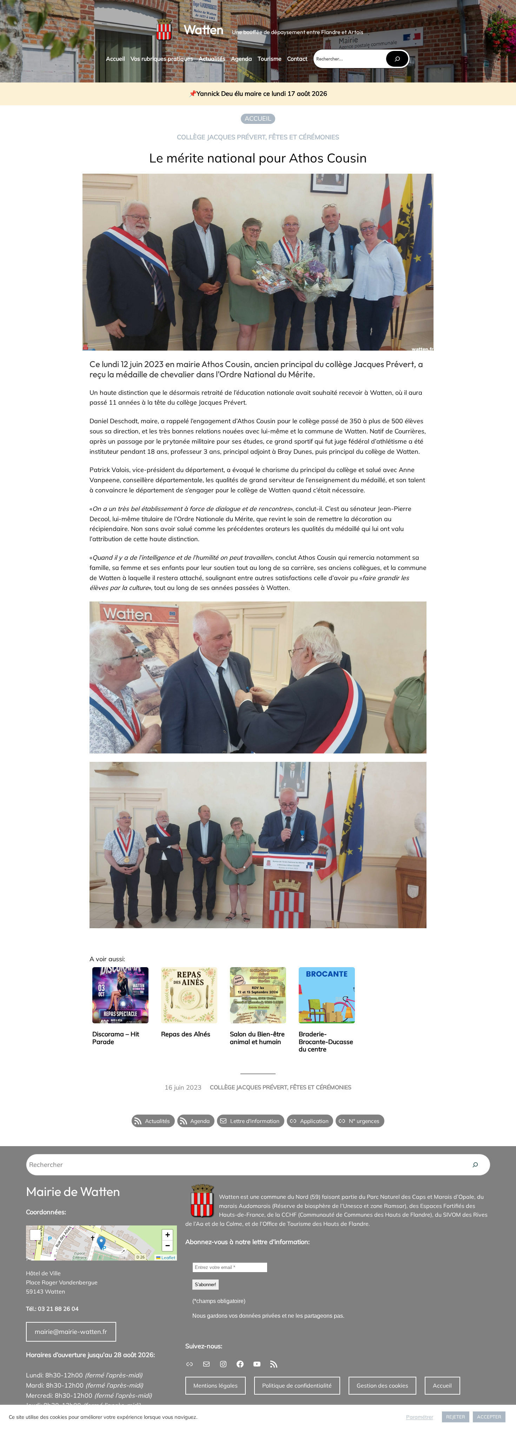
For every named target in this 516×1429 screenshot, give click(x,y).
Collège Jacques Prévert (221, 137)
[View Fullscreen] (35, 1235)
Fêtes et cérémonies (304, 137)
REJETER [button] (455, 1417)
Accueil (442, 1385)
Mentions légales (215, 1385)
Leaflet (167, 1257)
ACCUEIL (258, 118)
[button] (101, 1243)
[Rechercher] (397, 59)
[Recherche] (475, 1165)
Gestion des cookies (382, 1385)
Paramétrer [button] (419, 1417)
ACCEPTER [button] (489, 1417)
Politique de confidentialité (297, 1385)
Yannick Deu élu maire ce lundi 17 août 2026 (262, 94)
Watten (204, 29)
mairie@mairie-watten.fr (71, 1332)
